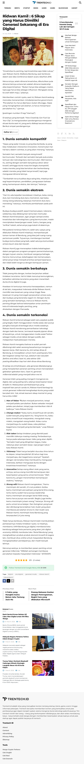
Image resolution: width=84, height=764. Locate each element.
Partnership (70, 138)
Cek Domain (8, 759)
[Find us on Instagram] (58, 134)
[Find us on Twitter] (66, 133)
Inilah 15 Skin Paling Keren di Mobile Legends (71, 78)
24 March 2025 (9, 621)
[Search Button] (80, 2)
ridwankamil (8, 577)
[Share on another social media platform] (12, 581)
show (15, 132)
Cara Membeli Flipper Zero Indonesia (70, 47)
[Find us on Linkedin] (70, 134)
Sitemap (6, 740)
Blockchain (63, 8)
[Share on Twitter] (8, 581)
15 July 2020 (7, 33)
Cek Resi (6, 756)
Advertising (7, 733)
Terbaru (7, 8)
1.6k (19, 621)
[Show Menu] (4, 2)
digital (10, 574)
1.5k (18, 642)
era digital (19, 574)
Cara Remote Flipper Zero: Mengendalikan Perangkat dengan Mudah (71, 58)
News (16, 33)
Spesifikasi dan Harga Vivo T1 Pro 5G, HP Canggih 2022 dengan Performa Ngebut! (72, 108)
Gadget (74, 8)
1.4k (18, 670)
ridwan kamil (44, 574)
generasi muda (31, 574)
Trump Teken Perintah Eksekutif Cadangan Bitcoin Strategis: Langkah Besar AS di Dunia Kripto (15, 664)
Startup (26, 8)
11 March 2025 (9, 642)
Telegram (63, 140)
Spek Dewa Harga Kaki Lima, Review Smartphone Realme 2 (72, 120)
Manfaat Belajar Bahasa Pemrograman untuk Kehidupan (71, 38)
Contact (64, 138)
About (59, 138)
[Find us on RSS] (73, 134)
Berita (17, 8)
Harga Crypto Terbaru (11, 749)
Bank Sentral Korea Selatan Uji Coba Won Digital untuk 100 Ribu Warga (16, 616)
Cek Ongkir (7, 753)
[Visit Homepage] (42, 2)
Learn (44, 8)
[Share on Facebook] (4, 581)
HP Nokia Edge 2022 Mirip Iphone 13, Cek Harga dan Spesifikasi (72, 69)
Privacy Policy (8, 737)
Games (52, 8)
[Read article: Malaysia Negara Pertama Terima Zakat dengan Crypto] (43, 643)
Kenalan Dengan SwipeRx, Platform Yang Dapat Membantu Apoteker (72, 88)
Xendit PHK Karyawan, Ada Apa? (70, 98)
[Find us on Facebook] (61, 134)
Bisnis (35, 8)
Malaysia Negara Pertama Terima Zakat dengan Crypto (16, 638)
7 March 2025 (9, 670)
